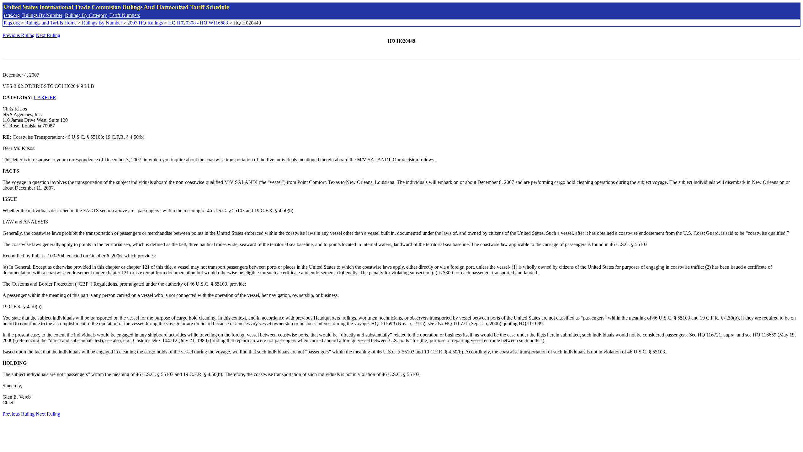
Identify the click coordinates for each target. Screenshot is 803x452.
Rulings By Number (42, 15)
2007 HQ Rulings (145, 22)
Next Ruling (48, 35)
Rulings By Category (86, 15)
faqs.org (12, 15)
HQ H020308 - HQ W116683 (198, 22)
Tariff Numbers (124, 15)
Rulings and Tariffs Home (51, 22)
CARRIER (45, 97)
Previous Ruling (19, 35)
